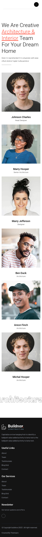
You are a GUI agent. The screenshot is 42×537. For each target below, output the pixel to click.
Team (4, 457)
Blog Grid (5, 465)
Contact (5, 469)
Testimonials (7, 461)
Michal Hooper (21, 376)
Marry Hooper (21, 169)
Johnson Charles (21, 117)
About (4, 453)
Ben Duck (21, 273)
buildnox (15, 527)
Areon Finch (21, 325)
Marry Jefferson (21, 221)
